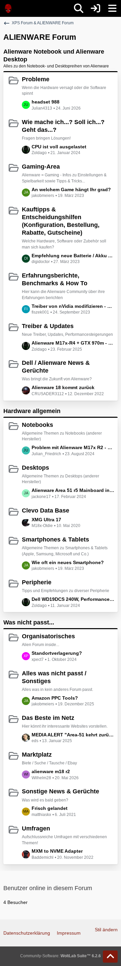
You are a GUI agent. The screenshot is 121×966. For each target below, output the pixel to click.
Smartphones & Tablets (55, 539)
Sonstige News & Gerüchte (60, 791)
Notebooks (37, 424)
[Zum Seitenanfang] (110, 956)
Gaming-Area (41, 166)
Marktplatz (37, 754)
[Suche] (78, 8)
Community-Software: (60, 956)
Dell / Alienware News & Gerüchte (56, 366)
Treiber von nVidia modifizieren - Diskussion (73, 306)
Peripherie (36, 582)
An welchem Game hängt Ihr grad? (71, 189)
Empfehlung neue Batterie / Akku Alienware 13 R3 (73, 255)
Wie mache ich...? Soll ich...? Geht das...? (63, 126)
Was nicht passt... (28, 622)
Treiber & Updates (48, 326)
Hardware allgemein (32, 411)
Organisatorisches (48, 636)
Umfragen (36, 828)
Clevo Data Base (45, 510)
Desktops (35, 467)
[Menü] (112, 8)
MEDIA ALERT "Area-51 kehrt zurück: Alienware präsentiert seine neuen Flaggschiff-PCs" (73, 734)
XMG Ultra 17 (46, 519)
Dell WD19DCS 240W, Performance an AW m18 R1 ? (73, 599)
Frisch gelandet (50, 808)
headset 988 (45, 102)
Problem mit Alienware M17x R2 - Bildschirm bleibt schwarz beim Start (73, 447)
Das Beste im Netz (48, 717)
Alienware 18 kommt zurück (63, 387)
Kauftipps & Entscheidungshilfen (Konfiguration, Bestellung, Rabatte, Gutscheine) (60, 221)
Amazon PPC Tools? (55, 698)
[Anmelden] (95, 8)
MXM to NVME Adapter (57, 851)
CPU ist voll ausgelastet (59, 146)
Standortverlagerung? (57, 653)
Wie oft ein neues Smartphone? (68, 562)
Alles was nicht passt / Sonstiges (54, 677)
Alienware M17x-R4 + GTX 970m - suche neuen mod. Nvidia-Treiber (73, 343)
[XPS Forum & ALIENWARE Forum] (8, 8)
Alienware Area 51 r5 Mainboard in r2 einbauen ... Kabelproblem (73, 490)
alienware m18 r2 (51, 771)
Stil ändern (106, 929)
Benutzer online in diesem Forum (47, 888)
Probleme (35, 79)
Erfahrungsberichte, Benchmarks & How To (54, 279)
